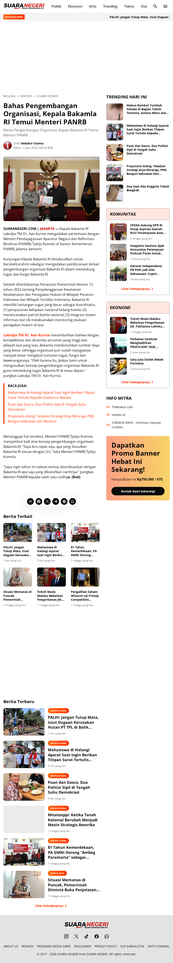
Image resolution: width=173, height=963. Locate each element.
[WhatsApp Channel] (107, 936)
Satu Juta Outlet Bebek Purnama (147, 361)
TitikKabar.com (122, 407)
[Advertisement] (86, 57)
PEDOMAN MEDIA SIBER (54, 946)
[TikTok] (86, 936)
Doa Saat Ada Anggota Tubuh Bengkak (148, 188)
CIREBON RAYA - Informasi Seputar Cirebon (136, 425)
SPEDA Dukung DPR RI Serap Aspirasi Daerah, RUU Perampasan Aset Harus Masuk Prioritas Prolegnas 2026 (146, 229)
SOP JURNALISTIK (132, 946)
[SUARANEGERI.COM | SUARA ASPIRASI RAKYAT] (24, 6)
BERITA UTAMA (58, 710)
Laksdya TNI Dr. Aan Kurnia (26, 335)
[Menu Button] (165, 6)
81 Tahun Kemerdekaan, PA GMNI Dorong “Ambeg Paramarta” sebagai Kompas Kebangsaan (85, 551)
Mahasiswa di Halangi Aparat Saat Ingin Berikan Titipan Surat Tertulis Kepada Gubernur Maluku (50, 551)
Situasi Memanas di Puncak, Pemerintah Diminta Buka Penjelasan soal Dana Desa (17, 596)
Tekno (129, 6)
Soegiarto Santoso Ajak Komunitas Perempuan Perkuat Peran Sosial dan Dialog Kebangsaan (147, 249)
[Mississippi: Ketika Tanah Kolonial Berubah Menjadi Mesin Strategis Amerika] (24, 819)
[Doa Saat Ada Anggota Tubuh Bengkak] (114, 193)
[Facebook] (38, 501)
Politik (56, 6)
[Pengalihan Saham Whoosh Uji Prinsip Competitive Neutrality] (85, 577)
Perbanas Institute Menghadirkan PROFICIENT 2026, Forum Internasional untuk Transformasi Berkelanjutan (145, 343)
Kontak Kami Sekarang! (138, 491)
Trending (110, 6)
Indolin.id (118, 415)
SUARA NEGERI (67, 954)
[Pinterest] (64, 501)
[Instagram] (66, 936)
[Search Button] (155, 6)
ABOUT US (11, 946)
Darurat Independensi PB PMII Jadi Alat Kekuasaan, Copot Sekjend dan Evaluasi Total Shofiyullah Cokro (147, 270)
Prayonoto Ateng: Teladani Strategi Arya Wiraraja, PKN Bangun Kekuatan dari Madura (146, 170)
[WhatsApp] (72, 501)
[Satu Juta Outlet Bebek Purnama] (118, 366)
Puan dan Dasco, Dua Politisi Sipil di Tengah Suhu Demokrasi (69, 787)
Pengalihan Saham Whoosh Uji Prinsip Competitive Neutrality (85, 596)
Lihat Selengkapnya (49, 906)
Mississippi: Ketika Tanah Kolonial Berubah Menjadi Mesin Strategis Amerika (73, 819)
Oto (144, 6)
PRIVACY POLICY (106, 946)
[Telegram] (55, 501)
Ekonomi (75, 6)
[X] (47, 501)
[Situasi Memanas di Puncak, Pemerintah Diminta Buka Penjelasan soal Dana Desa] (17, 577)
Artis (92, 6)
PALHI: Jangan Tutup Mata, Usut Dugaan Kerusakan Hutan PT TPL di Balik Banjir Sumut (17, 551)
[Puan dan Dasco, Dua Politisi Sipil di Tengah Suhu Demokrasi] (24, 787)
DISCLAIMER (82, 946)
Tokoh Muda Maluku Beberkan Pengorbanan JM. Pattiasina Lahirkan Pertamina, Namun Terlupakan (51, 596)
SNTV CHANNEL (159, 946)
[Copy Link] (30, 501)
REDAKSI (28, 946)
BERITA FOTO (57, 873)
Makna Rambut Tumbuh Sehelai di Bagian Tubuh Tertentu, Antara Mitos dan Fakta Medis (146, 109)
